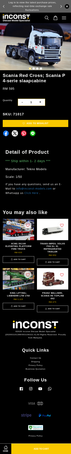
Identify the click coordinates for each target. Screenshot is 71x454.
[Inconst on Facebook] (21, 391)
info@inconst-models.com (34, 188)
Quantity (7, 100)
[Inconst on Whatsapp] (49, 391)
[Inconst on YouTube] (40, 391)
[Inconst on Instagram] (30, 391)
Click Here (31, 193)
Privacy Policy (36, 365)
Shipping (35, 362)
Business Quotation (36, 369)
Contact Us (35, 358)
